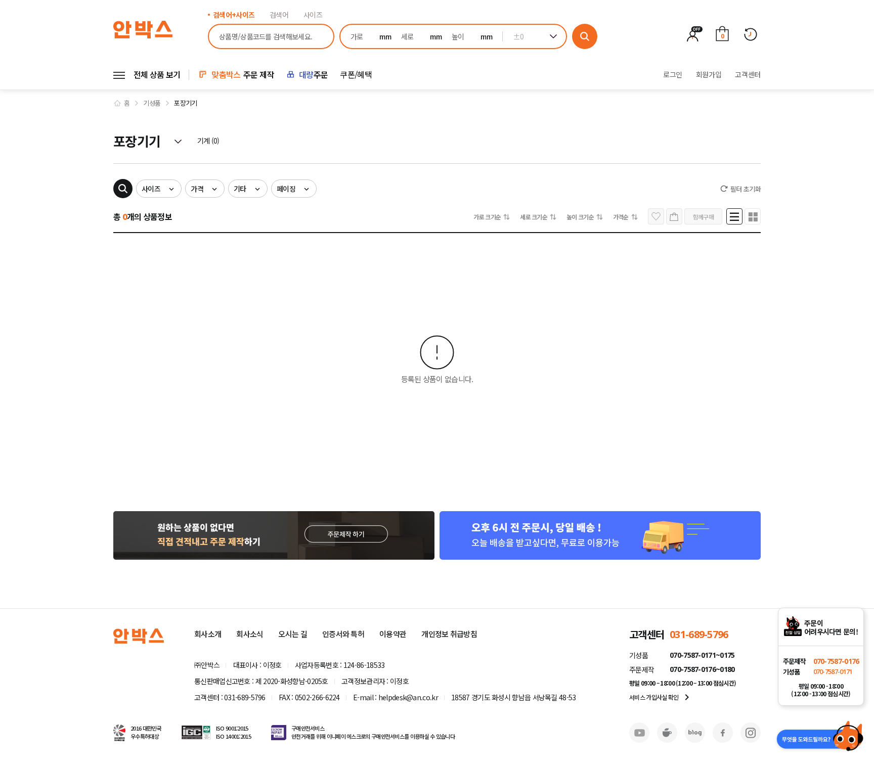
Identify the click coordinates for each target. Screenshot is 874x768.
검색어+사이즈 (233, 15)
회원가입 (709, 74)
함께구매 (703, 216)
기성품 (151, 103)
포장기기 (185, 103)
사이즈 (312, 15)
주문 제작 (242, 74)
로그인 (672, 74)
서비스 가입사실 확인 (661, 697)
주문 (313, 74)
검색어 (279, 15)
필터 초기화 (745, 189)
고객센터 (748, 74)
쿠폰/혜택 (356, 74)
